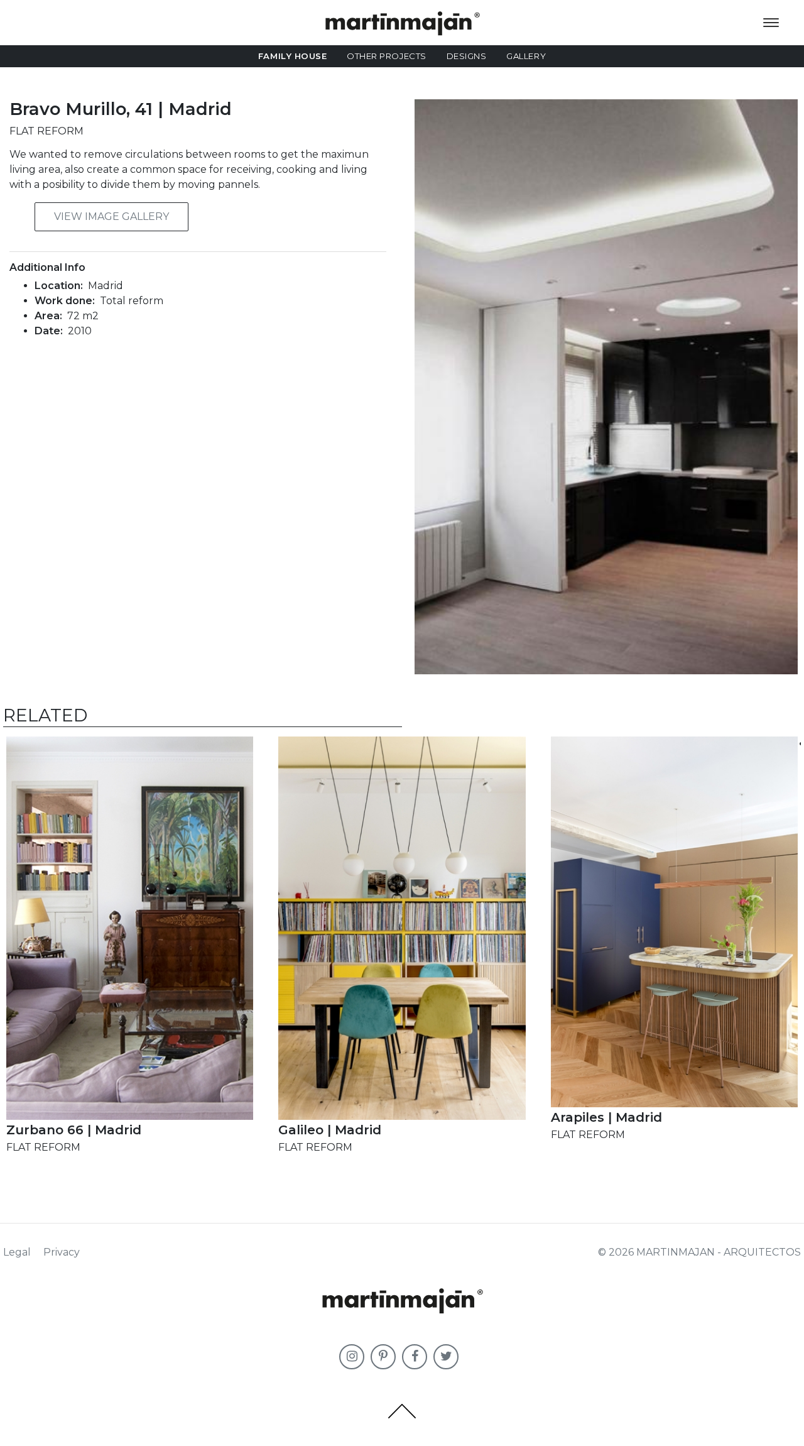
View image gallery (111, 216)
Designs (467, 56)
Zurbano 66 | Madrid (73, 1129)
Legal (17, 1252)
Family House (292, 56)
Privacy (61, 1252)
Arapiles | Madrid (606, 1117)
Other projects (386, 56)
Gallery (526, 56)
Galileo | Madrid (329, 1129)
